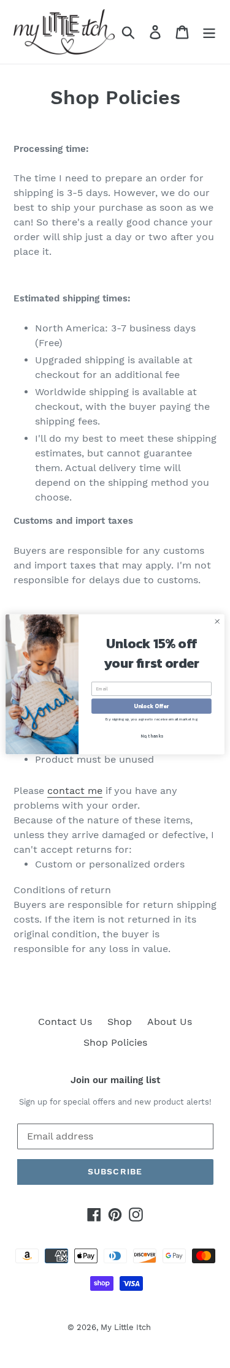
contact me (74, 790)
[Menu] (209, 32)
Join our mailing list (115, 1080)
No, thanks (151, 735)
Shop (119, 1021)
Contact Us (65, 1021)
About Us (169, 1021)
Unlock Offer (151, 705)
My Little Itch (126, 1327)
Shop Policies (115, 1042)
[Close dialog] (217, 621)
